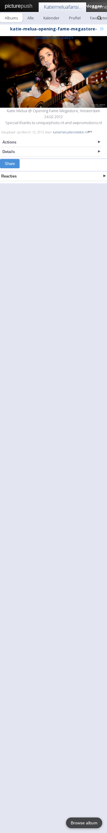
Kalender (51, 18)
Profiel (75, 18)
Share (10, 163)
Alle (30, 18)
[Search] (99, 18)
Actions (9, 142)
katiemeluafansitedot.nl (70, 132)
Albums (11, 18)
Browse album (84, 822)
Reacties (9, 176)
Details (8, 151)
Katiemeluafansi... (62, 6)
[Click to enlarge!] (53, 72)
